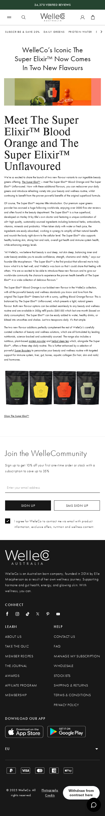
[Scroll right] (101, 31)
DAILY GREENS (54, 32)
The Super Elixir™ (31, 182)
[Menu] (9, 17)
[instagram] (17, 614)
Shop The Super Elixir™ (16, 416)
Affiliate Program (21, 685)
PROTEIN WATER (80, 32)
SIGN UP (28, 505)
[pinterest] (48, 614)
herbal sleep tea (60, 341)
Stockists (62, 676)
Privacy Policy (66, 705)
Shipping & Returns (71, 685)
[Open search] (23, 17)
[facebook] (7, 614)
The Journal (16, 666)
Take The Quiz (17, 646)
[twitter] (38, 614)
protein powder (37, 341)
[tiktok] (27, 614)
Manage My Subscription (77, 656)
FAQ (57, 646)
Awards (12, 676)
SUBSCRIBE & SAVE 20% (22, 32)
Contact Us (64, 636)
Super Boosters (23, 350)
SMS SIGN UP (77, 505)
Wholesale (64, 666)
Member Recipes (19, 656)
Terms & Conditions (72, 695)
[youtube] (58, 614)
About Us (13, 636)
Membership (16, 695)
